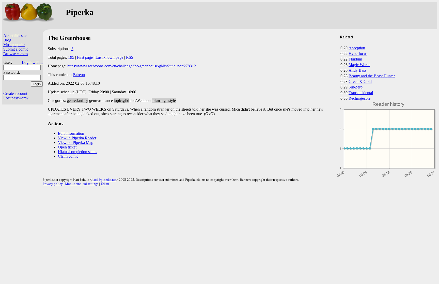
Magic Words (359, 65)
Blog (7, 40)
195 (71, 57)
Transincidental (361, 93)
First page (85, 57)
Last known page (109, 57)
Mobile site (73, 184)
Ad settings (90, 184)
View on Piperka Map (75, 142)
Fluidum (355, 59)
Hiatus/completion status (77, 152)
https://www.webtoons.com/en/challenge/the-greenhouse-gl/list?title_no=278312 (131, 66)
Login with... (32, 62)
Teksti (105, 184)
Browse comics (15, 54)
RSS (129, 57)
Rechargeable (359, 98)
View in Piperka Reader (77, 138)
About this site (14, 35)
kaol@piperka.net (104, 180)
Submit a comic (15, 49)
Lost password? (15, 98)
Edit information (71, 133)
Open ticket (67, 147)
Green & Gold (360, 81)
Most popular (14, 44)
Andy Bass (357, 70)
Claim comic (68, 156)
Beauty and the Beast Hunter (372, 76)
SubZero (356, 87)
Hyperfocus (358, 53)
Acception (357, 48)
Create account (15, 93)
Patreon (79, 74)
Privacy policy (53, 184)
